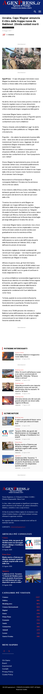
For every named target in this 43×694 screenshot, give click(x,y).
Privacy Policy (7, 672)
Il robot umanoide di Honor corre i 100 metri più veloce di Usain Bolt (28, 422)
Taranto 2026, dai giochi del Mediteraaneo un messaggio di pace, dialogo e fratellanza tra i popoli (27, 434)
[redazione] (4, 34)
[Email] (26, 40)
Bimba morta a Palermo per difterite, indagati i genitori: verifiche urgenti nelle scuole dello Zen (26, 447)
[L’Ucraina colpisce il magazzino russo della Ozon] (8, 356)
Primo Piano (18, 442)
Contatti (5, 669)
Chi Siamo (6, 660)
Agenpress (18, 455)
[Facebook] (11, 40)
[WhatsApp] (21, 40)
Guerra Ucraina (8, 27)
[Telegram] (31, 40)
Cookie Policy (7, 674)
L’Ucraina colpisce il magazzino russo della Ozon (27, 356)
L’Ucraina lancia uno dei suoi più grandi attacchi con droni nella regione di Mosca (27, 401)
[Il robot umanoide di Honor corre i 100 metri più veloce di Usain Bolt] (8, 421)
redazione (11, 34)
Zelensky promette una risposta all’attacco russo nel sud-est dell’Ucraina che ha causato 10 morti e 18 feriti (27, 388)
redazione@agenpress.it (18, 527)
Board (4, 663)
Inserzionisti (7, 666)
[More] (33, 337)
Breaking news (19, 369)
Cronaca (17, 428)
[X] (16, 40)
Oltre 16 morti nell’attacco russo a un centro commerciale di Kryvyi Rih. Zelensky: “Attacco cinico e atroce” (28, 375)
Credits (25, 689)
